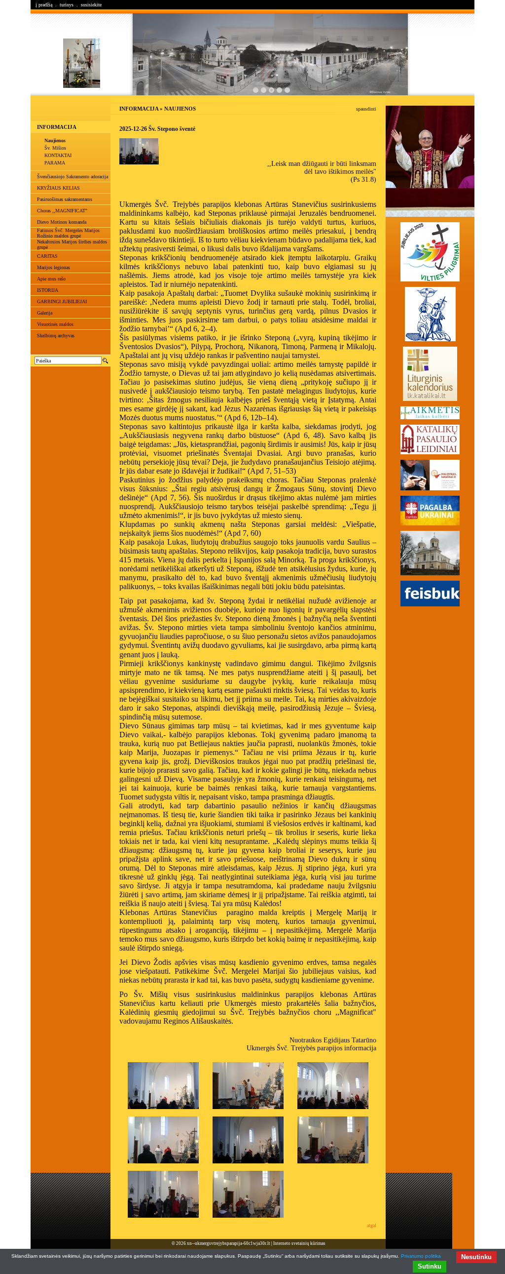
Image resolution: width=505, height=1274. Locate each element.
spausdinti (366, 109)
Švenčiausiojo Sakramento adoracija (72, 176)
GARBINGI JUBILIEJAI (62, 301)
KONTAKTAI (58, 155)
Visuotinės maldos (55, 324)
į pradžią (44, 4)
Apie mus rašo (51, 278)
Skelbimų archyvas (55, 335)
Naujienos (55, 140)
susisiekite (91, 4)
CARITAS (47, 256)
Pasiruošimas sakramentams (64, 199)
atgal (371, 1225)
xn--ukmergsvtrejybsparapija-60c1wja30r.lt (228, 1243)
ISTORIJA (47, 290)
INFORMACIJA (56, 127)
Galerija (44, 313)
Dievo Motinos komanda (61, 222)
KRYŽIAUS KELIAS (58, 188)
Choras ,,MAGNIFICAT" (62, 210)
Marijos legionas (53, 267)
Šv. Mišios (55, 148)
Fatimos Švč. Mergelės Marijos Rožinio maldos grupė (68, 233)
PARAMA (54, 162)
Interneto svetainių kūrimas (299, 1243)
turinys (66, 4)
